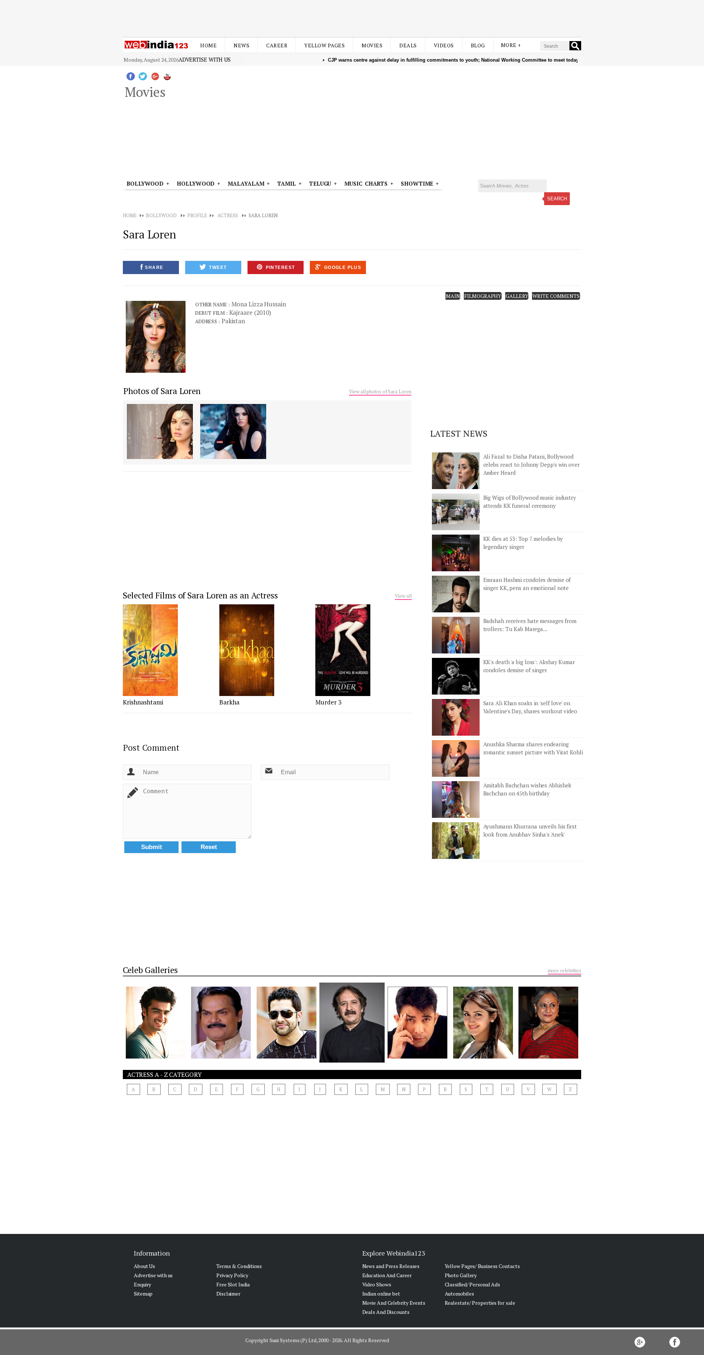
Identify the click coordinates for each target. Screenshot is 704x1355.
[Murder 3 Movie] (342, 693)
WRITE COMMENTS (556, 295)
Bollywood (145, 183)
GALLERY (517, 295)
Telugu (320, 183)
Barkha (229, 702)
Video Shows (376, 1284)
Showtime (418, 183)
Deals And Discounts (386, 1311)
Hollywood (195, 183)
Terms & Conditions (239, 1266)
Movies (372, 45)
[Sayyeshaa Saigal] (483, 1056)
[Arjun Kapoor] (156, 1056)
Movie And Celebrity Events (393, 1302)
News (241, 45)
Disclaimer (228, 1293)
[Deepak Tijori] (417, 1056)
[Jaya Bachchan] (548, 1056)
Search (557, 198)
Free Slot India (233, 1284)
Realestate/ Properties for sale (480, 1302)
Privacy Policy (232, 1275)
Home (208, 45)
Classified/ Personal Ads (472, 1284)
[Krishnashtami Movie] (150, 693)
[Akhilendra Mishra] (221, 1056)
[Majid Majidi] (352, 1060)
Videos (444, 45)
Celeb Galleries (150, 970)
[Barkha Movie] (246, 693)
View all (403, 596)
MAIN (453, 295)
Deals (408, 45)
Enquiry (142, 1284)
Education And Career (387, 1275)
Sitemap (143, 1293)
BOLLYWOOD (161, 215)
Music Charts (366, 183)
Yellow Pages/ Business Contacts (482, 1266)
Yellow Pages (324, 45)
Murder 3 (328, 702)
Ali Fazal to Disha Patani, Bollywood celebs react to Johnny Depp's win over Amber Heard (531, 464)
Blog (478, 45)
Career (276, 45)
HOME (130, 215)
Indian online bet (381, 1293)
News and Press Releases (391, 1266)
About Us (144, 1266)
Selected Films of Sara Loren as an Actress (200, 595)
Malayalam (246, 183)
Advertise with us (205, 59)
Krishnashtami (143, 702)
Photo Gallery (461, 1275)
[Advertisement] (352, 17)
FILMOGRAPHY (482, 295)
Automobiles (459, 1293)
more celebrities (564, 970)
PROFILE (197, 215)
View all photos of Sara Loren (380, 391)
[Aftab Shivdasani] (286, 1056)
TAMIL (286, 183)
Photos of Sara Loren (162, 391)
